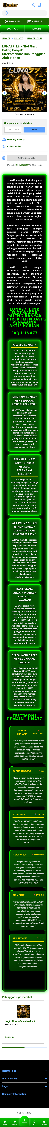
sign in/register (21, 165)
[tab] (13, 1047)
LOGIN (36, 28)
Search (6, 13)
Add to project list (27, 158)
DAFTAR (12, 28)
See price (10, 1037)
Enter (34, 129)
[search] (24, 13)
